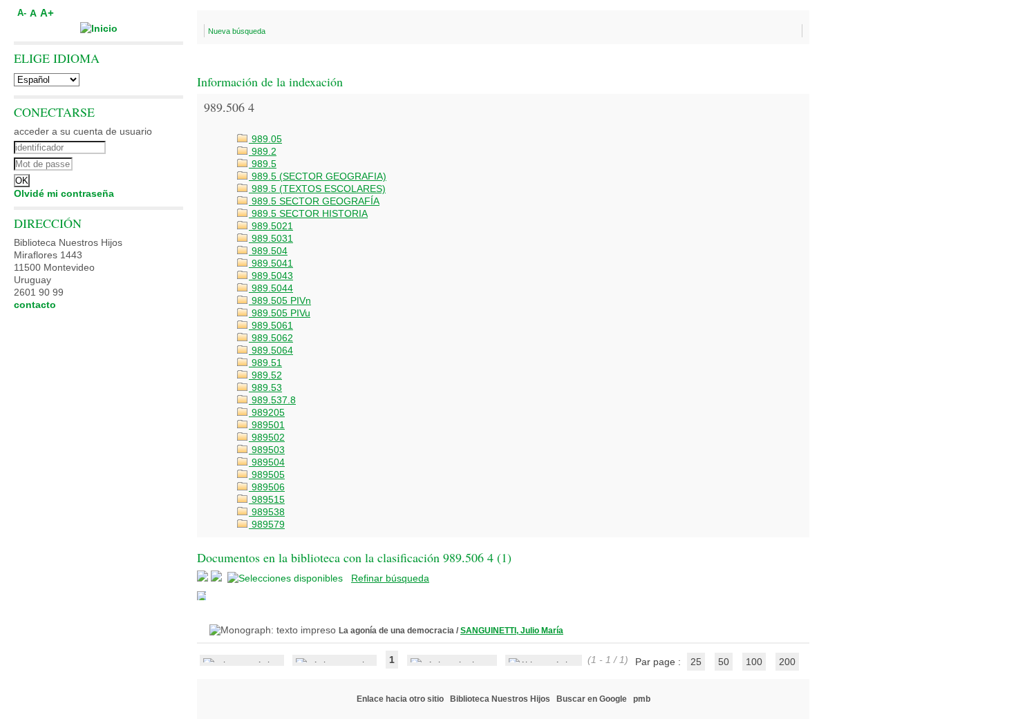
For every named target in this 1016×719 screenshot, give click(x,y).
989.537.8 (272, 399)
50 (723, 661)
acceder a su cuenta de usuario (83, 131)
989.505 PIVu (279, 312)
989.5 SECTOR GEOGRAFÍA (314, 201)
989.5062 (271, 337)
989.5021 (271, 225)
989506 (267, 486)
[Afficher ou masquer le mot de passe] (136, 162)
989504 (267, 462)
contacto (35, 304)
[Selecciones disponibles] (286, 578)
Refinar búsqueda (390, 578)
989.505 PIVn (280, 300)
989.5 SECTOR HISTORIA (308, 213)
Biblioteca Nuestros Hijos (500, 699)
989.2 (262, 151)
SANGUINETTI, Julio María (511, 630)
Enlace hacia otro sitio (400, 699)
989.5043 (271, 275)
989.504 (268, 250)
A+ (47, 13)
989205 (267, 412)
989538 (267, 511)
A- (21, 13)
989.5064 (271, 350)
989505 (267, 474)
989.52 (265, 375)
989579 (267, 524)
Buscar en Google (591, 699)
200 (787, 661)
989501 (267, 424)
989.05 (265, 138)
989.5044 (271, 288)
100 (754, 661)
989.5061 (271, 325)
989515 (267, 499)
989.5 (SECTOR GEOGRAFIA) (317, 176)
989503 (267, 449)
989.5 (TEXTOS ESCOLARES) (317, 188)
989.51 (265, 362)
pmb (641, 699)
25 (696, 661)
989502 (267, 437)
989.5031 (271, 238)
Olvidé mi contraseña (64, 193)
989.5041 (271, 263)
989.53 (265, 387)
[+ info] (201, 595)
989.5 (262, 163)
